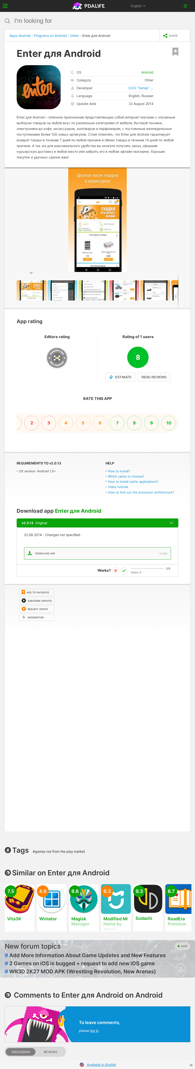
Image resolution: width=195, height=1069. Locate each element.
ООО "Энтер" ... (140, 88)
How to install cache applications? (133, 481)
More (184, 946)
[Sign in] (185, 6)
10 (168, 422)
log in (94, 1031)
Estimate (123, 377)
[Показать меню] (5, 6)
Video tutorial (118, 487)
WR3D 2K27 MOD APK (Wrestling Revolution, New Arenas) (80, 971)
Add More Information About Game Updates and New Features (85, 955)
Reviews (50, 1052)
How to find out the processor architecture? (141, 492)
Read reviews (153, 377)
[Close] (191, 1065)
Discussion (21, 1052)
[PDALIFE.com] (89, 6)
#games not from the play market (59, 851)
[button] (186, 172)
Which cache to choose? (126, 476)
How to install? (119, 471)
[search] (88, 21)
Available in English (101, 1065)
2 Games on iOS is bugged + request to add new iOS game (80, 963)
